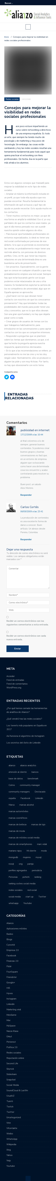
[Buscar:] (13, 3)
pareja (30, 863)
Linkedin (39, 798)
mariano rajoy (15, 850)
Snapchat (11, 1079)
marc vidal (42, 844)
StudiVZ (10, 1095)
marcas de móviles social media (24, 837)
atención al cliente (18, 772)
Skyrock (10, 1068)
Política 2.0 (11, 1047)
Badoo (9, 934)
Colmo (12, 785)
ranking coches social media (22, 883)
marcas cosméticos (18, 817)
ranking (37, 877)
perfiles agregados (18, 870)
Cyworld (10, 944)
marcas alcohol (26, 804)
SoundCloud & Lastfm (17, 1090)
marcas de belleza (17, 824)
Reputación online (15, 1058)
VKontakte (11, 1128)
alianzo (12, 765)
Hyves (9, 993)
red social (32, 890)
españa (12, 798)
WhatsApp (11, 1139)
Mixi (8, 1020)
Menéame (11, 1014)
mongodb (13, 857)
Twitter (42, 896)
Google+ (10, 982)
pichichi (26, 877)
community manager (30, 785)
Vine (8, 1122)
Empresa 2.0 (12, 950)
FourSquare (12, 971)
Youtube (27, 903)
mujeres (27, 857)
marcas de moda (17, 831)
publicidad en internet (35, 430)
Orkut (9, 1036)
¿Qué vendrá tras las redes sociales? (24, 718)
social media (15, 896)
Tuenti (9, 1101)
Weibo (9, 1133)
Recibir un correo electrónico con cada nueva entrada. (26, 637)
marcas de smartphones (20, 844)
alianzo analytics (28, 765)
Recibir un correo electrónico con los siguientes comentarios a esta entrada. (27, 623)
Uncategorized (13, 1117)
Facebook (25, 798)
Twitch (9, 1106)
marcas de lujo (38, 824)
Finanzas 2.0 (12, 961)
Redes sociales (12, 99)
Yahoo (9, 1155)
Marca (12, 804)
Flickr (8, 966)
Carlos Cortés (30, 507)
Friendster (11, 977)
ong (21, 863)
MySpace (11, 1025)
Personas (13, 877)
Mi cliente (31, 850)
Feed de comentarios (17, 683)
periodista (37, 870)
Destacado (40, 791)
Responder (26, 495)
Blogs (9, 939)
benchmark (33, 778)
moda (44, 850)
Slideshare (11, 1074)
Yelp (8, 1160)
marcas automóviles (18, 811)
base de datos (16, 778)
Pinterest (11, 1041)
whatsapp (14, 903)
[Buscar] (50, 3)
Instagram (11, 998)
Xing (8, 1149)
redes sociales (16, 890)
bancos (35, 772)
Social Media (12, 1085)
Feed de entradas (15, 680)
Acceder (10, 676)
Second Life (12, 1063)
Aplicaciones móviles (16, 928)
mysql (38, 857)
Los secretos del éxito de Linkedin (23, 742)
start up (29, 896)
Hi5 (8, 987)
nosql (11, 863)
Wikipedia (11, 1144)
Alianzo (10, 923)
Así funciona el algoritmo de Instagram (25, 736)
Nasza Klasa (12, 1031)
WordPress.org (13, 687)
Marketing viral (13, 1009)
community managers (19, 791)
